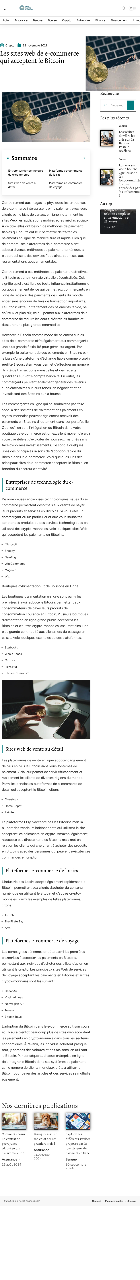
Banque (71, 1159)
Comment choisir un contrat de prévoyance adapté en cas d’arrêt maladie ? (13, 1143)
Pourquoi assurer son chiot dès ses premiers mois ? (45, 1139)
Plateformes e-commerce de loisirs (66, 172)
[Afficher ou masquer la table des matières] (61, 158)
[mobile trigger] (7, 8)
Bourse (122, 159)
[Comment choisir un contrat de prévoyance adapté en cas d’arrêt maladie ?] (14, 1121)
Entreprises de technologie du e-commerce (25, 172)
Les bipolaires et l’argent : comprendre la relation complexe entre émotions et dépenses (117, 212)
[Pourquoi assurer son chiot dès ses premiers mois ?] (46, 1121)
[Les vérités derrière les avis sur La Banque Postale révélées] (106, 138)
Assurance (9, 1159)
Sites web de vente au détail (22, 185)
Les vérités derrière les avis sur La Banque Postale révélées (127, 141)
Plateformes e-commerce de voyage (66, 185)
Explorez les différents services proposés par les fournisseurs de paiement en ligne (78, 1143)
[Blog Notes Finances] (26, 8)
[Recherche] (123, 8)
